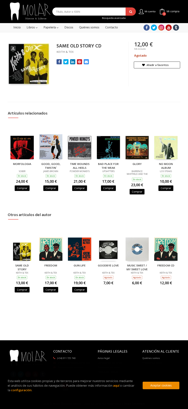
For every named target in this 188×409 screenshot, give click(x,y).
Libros (31, 27)
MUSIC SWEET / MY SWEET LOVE (137, 267)
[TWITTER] (154, 28)
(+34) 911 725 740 (66, 358)
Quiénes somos (151, 358)
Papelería (50, 27)
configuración (21, 390)
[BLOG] (176, 28)
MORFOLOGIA (22, 164)
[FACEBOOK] (147, 28)
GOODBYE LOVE (108, 265)
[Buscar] (131, 12)
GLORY (137, 164)
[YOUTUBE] (169, 28)
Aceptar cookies (161, 385)
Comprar (22, 188)
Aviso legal (104, 358)
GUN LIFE (80, 265)
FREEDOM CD (165, 265)
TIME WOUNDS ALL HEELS (79, 165)
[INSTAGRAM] (161, 28)
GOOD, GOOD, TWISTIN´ (50, 165)
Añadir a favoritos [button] (157, 65)
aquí (116, 385)
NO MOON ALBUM (166, 165)
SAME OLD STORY (22, 267)
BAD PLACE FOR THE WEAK (108, 165)
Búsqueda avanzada (114, 18)
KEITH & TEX (65, 52)
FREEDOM (50, 265)
